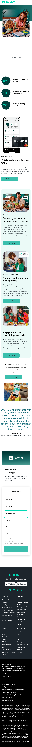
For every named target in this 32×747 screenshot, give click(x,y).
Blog (3, 634)
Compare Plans (22, 600)
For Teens (5, 617)
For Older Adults (7, 620)
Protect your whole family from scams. (12, 668)
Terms (10, 716)
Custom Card (21, 612)
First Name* (9, 499)
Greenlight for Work (23, 642)
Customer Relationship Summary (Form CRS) (14, 689)
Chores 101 (5, 637)
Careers (19, 637)
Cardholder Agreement (8, 679)
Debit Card (5, 600)
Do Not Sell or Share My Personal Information (14, 695)
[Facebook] (10, 589)
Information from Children (9, 684)
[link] (16, 57)
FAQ (3, 647)
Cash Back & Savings (8, 612)
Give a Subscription (23, 622)
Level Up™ (5, 605)
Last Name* (9, 506)
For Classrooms (6, 649)
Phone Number (10, 527)
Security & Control (7, 615)
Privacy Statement (18, 543)
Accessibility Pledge (7, 700)
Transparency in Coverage (9, 692)
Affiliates (19, 649)
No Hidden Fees (7, 607)
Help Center (5, 642)
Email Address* (10, 513)
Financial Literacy (7, 631)
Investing (4, 602)
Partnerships (21, 647)
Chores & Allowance (8, 610)
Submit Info (16, 549)
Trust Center (20, 652)
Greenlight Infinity (22, 607)
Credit (19, 624)
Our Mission (20, 631)
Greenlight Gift (21, 619)
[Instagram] (21, 589)
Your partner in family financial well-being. (14, 666)
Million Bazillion (7, 644)
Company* (9, 520)
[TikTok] (17, 589)
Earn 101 (4, 639)
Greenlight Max (21, 609)
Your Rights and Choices (8, 687)
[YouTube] (14, 589)
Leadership (20, 634)
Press (18, 639)
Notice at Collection (7, 697)
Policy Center (5, 673)
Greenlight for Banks (23, 644)
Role (7, 534)
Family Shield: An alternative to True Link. (13, 670)
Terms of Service (6, 676)
